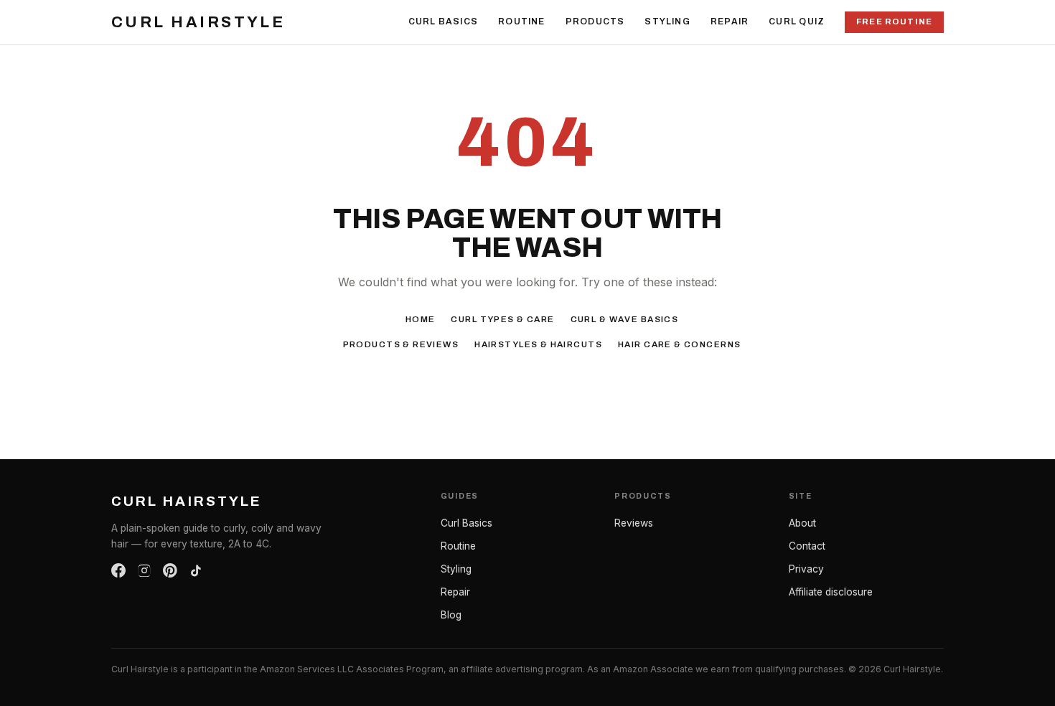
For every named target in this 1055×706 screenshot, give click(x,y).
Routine (521, 22)
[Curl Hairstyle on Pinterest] (170, 570)
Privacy (806, 569)
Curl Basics (443, 22)
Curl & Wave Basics (625, 319)
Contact (807, 546)
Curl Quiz (797, 22)
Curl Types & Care (502, 319)
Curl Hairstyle (198, 22)
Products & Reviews (401, 344)
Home (420, 319)
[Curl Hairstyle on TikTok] (196, 570)
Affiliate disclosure (831, 592)
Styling (667, 22)
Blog (451, 615)
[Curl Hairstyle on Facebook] (118, 570)
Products (595, 22)
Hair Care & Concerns (679, 344)
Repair (730, 22)
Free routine (894, 21)
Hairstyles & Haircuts (538, 344)
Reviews (633, 523)
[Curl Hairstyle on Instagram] (144, 570)
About (802, 523)
